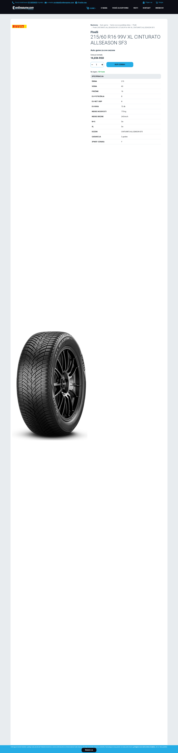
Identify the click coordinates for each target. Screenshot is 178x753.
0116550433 (32, 2)
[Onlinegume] (26, 8)
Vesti (135, 8)
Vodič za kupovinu (120, 8)
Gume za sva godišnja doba (120, 25)
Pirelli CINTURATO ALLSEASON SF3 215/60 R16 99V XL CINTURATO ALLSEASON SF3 (124, 27)
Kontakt (147, 8)
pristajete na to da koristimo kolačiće (144, 747)
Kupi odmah (120, 64)
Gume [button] (92, 8)
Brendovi (159, 8)
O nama (104, 8)
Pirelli (134, 25)
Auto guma (104, 25)
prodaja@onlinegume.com (64, 2)
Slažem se (89, 750)
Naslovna (94, 25)
